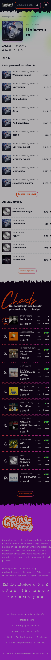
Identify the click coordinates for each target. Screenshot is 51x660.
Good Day (25, 336)
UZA (22, 443)
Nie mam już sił (21, 147)
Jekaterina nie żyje (23, 183)
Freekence (24, 419)
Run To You (26, 320)
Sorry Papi (25, 406)
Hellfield (23, 348)
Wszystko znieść (21, 75)
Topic (22, 403)
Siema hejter (19, 99)
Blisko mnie (26, 390)
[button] (45, 5)
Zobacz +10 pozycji (27, 194)
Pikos (22, 456)
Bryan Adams (26, 316)
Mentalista (18, 171)
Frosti (33, 348)
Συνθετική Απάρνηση (25, 460)
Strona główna (8, 17)
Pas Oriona (18, 260)
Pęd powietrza (20, 123)
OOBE (15, 135)
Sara (15, 111)
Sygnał (16, 236)
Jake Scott (25, 332)
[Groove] (7, 5)
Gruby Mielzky (26, 387)
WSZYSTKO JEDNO (26, 353)
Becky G (31, 403)
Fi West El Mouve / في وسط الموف (28, 425)
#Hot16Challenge (22, 212)
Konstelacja (19, 248)
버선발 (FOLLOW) (28, 477)
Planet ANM (21, 17)
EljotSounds (33, 72)
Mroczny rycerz (21, 159)
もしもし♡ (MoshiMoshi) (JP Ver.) (27, 372)
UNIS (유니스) (25, 366)
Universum (18, 87)
